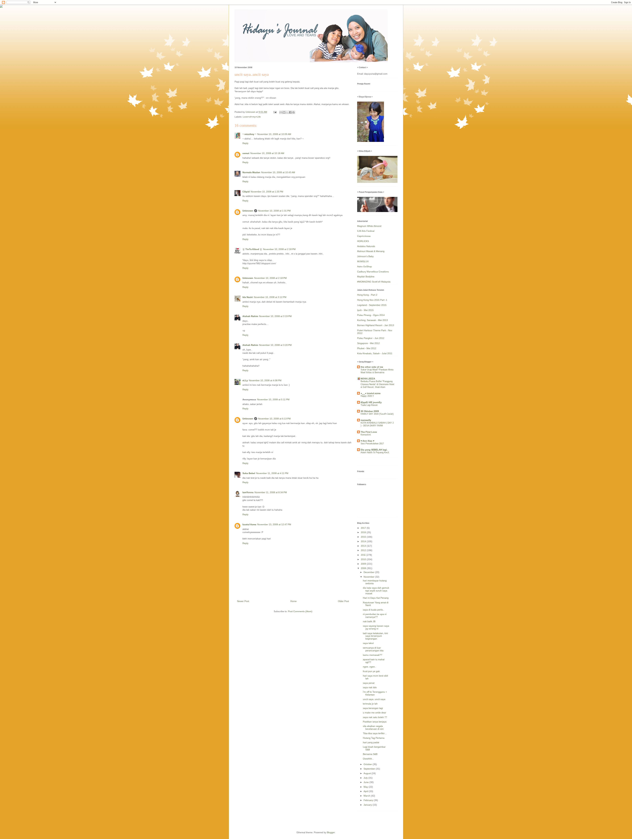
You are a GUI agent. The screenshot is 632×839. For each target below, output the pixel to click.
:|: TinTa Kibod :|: (252, 249)
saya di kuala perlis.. (373, 609)
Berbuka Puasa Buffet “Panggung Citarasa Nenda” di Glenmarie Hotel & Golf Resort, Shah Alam (377, 384)
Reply (245, 143)
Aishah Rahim (250, 316)
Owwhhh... (368, 758)
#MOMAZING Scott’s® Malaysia (373, 281)
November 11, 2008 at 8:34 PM (270, 492)
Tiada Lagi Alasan (369, 405)
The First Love (369, 432)
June (366, 782)
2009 (364, 563)
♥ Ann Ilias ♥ (367, 440)
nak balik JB (369, 621)
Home (293, 601)
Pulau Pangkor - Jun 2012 (370, 338)
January (368, 804)
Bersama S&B (370, 754)
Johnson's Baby (365, 256)
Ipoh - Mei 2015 (365, 310)
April (366, 791)
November (369, 576)
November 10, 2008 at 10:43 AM (278, 172)
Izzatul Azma (249, 524)
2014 (364, 541)
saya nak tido (370, 687)
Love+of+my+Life (252, 116)
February (369, 800)
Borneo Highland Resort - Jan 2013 (375, 325)
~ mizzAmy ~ (249, 134)
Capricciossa (363, 236)
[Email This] (281, 112)
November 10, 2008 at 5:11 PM (273, 399)
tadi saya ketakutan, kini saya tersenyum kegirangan (375, 636)
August (367, 773)
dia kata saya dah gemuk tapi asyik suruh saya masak (376, 590)
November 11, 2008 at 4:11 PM (272, 473)
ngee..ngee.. (369, 666)
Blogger (331, 832)
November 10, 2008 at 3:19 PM (275, 316)
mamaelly (366, 420)
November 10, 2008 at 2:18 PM (279, 249)
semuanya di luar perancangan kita (373, 649)
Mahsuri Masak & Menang (370, 251)
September (370, 768)
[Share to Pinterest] (293, 112)
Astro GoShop (364, 266)
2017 (364, 528)
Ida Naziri (247, 297)
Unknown (247, 210)
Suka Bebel (248, 473)
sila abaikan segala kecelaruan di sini (373, 727)
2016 (364, 532)
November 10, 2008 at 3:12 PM (270, 297)
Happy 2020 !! (367, 396)
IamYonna (247, 492)
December (369, 572)
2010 (364, 559)
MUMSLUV (363, 261)
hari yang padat (371, 742)
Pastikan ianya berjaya (374, 721)
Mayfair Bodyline (365, 276)
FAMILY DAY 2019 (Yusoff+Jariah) (377, 414)
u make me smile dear (374, 712)
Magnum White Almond (369, 226)
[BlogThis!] (284, 112)
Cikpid (246, 191)
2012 (364, 550)
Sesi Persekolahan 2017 (372, 443)
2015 (364, 536)
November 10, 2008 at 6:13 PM (274, 418)
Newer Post (243, 601)
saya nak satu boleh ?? (375, 717)
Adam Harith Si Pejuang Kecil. (375, 452)
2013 (364, 546)
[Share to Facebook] (290, 112)
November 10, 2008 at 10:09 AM (274, 134)
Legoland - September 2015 (371, 305)
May (366, 787)
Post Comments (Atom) (300, 611)
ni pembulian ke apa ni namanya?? (374, 615)
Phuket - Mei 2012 (366, 348)
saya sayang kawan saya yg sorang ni (376, 627)
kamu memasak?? (372, 655)
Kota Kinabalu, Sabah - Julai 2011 (374, 353)
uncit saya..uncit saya (374, 699)
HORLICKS (363, 241)
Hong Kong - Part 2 (367, 294)
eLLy (245, 380)
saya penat (368, 683)
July (366, 777)
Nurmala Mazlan (251, 172)
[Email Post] (274, 112)
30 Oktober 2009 (370, 411)
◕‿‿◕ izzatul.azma (371, 393)
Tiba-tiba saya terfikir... (374, 733)
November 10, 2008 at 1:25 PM (267, 191)
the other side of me (372, 367)
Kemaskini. (366, 434)
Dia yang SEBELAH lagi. (374, 449)
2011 (363, 555)
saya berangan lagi (373, 708)
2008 (364, 568)
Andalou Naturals (366, 246)
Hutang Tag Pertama (373, 738)
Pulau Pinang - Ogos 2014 (371, 315)
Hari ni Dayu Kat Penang (376, 598)
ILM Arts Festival (365, 231)
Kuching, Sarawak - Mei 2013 (372, 320)
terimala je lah (370, 703)
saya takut (368, 643)
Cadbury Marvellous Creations (373, 271)
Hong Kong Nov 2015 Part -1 (372, 300)
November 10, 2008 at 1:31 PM (274, 210)
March (367, 795)
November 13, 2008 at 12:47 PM (274, 524)
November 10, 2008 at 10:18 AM (267, 153)
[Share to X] (287, 112)
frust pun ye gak (371, 671)
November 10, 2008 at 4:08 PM (265, 380)
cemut (245, 153)
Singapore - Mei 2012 (368, 343)
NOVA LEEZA (368, 378)
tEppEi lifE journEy (371, 402)
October (368, 764)
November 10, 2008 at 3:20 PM (275, 345)
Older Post (343, 601)
